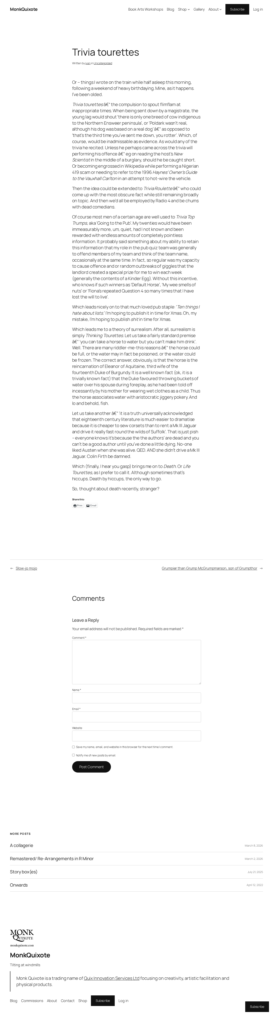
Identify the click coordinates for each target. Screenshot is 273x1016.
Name (76, 690)
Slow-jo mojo (26, 568)
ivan (88, 63)
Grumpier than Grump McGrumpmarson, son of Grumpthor (209, 568)
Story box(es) (24, 871)
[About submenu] (220, 9)
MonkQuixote (24, 9)
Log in (258, 9)
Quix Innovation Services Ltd (111, 978)
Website (77, 728)
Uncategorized (103, 63)
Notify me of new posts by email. (96, 755)
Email (76, 709)
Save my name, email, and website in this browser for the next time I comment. (124, 747)
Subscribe (237, 9)
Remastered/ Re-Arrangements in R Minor (52, 858)
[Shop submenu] (189, 9)
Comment (79, 638)
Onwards (19, 885)
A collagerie (21, 845)
